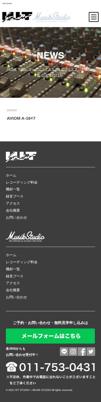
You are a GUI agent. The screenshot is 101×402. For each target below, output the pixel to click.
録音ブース (14, 196)
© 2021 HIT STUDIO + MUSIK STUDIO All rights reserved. (39, 390)
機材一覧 (13, 189)
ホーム (11, 175)
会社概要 (13, 210)
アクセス (13, 203)
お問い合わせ (16, 217)
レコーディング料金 (22, 182)
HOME (12, 69)
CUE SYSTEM (52, 75)
